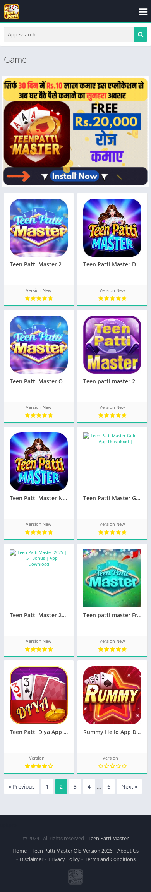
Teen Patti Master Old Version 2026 (72, 850)
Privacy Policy (64, 859)
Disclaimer (31, 859)
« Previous (22, 786)
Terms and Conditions (110, 859)
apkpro (8, 824)
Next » (129, 786)
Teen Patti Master (108, 838)
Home (19, 850)
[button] (140, 34)
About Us (128, 850)
